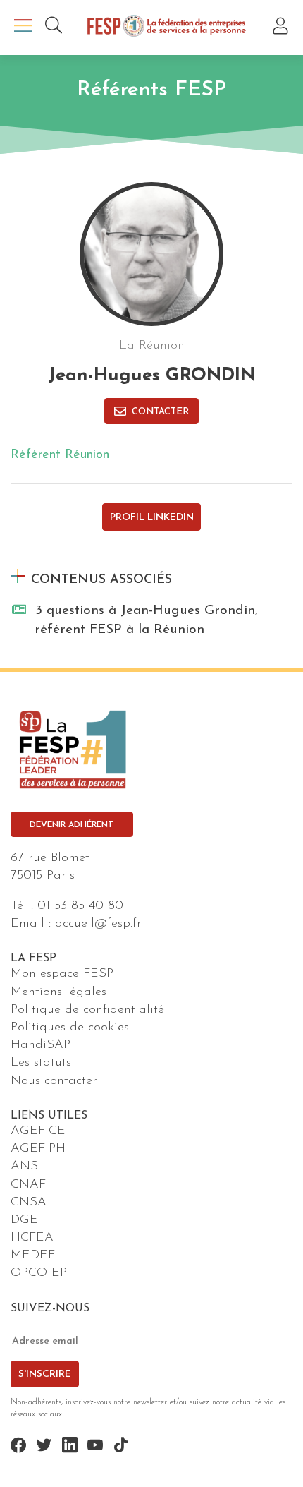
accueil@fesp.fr (98, 923)
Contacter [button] (160, 411)
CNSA (29, 1202)
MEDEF (33, 1255)
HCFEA (32, 1238)
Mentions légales (58, 992)
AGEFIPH (38, 1149)
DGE (24, 1220)
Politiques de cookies (70, 1027)
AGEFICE (38, 1131)
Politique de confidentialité (87, 1010)
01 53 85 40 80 (80, 906)
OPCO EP (39, 1273)
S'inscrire (44, 1374)
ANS (24, 1166)
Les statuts (41, 1062)
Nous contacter (54, 1081)
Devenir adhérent (71, 825)
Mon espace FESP (62, 974)
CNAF (28, 1185)
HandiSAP (40, 1045)
